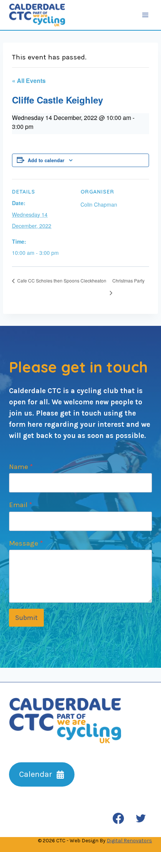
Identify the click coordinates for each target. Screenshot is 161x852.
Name (21, 467)
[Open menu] (145, 15)
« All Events (29, 80)
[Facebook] (118, 818)
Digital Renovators (129, 840)
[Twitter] (141, 818)
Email (20, 505)
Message (26, 543)
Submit (26, 618)
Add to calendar (46, 160)
